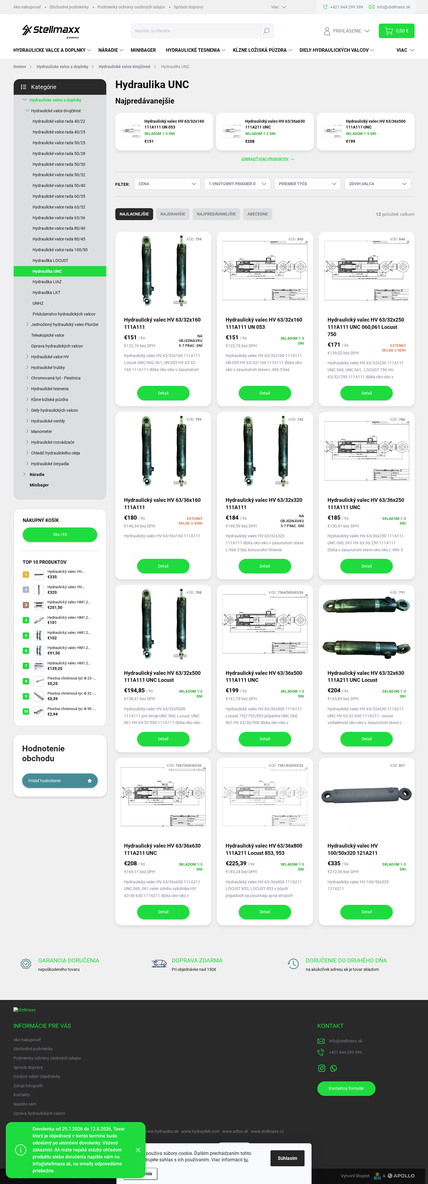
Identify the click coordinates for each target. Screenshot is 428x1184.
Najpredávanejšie (216, 214)
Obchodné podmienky (69, 7)
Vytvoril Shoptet (355, 1176)
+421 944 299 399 (345, 1052)
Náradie (37, 474)
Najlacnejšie (134, 214)
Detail (163, 393)
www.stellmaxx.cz (267, 1131)
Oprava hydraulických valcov (57, 346)
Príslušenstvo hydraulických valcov (64, 314)
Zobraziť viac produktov (265, 159)
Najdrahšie (172, 214)
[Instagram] (321, 1067)
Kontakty (21, 1094)
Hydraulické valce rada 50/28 (59, 153)
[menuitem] (53, 50)
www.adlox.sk (235, 1131)
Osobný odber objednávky (36, 1076)
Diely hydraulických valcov (54, 410)
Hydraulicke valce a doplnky (55, 100)
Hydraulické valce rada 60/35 (59, 196)
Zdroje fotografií (28, 1085)
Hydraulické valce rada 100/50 (60, 249)
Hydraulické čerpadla (50, 463)
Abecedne (257, 214)
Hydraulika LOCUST (50, 260)
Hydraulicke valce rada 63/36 (59, 217)
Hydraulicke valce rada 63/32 (59, 207)
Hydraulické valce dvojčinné (56, 110)
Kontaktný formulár (346, 1088)
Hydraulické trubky (48, 367)
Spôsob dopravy (188, 7)
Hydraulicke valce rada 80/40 (59, 228)
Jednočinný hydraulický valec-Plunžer (65, 324)
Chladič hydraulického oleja (55, 453)
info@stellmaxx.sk (345, 1041)
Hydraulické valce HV (50, 356)
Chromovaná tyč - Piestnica (56, 378)
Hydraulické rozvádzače (52, 442)
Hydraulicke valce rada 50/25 (59, 142)
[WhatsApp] (333, 1067)
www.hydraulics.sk (161, 1131)
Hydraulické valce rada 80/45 (59, 239)
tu (246, 1159)
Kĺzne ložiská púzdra (49, 399)
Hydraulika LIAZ (47, 281)
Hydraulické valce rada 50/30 (59, 164)
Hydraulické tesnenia (50, 388)
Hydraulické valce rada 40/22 (59, 121)
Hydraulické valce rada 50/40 (59, 185)
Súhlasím (287, 1158)
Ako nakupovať (27, 7)
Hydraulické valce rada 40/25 (59, 132)
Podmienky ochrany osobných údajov (131, 7)
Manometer (41, 431)
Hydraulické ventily (48, 421)
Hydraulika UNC (47, 271)
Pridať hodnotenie (44, 780)
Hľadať (266, 30)
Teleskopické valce (47, 335)
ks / (60, 534)
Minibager (39, 485)
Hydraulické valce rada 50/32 (59, 174)
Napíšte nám (24, 1104)
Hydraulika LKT (46, 292)
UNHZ (38, 303)
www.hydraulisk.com (200, 1131)
